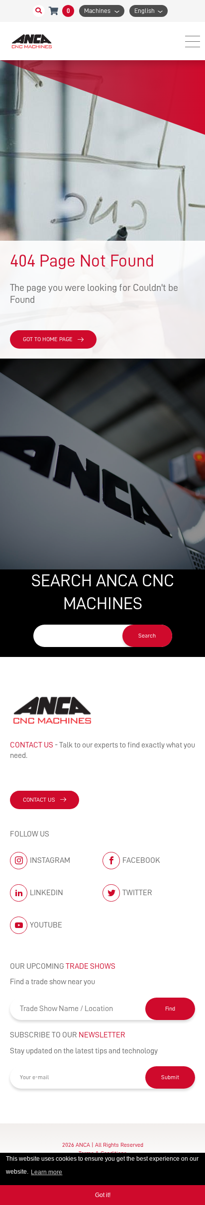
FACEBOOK (141, 860)
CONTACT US (39, 800)
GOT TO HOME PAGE (48, 339)
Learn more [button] (46, 1172)
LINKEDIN (46, 893)
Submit (170, 1077)
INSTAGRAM (50, 860)
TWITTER (137, 893)
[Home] (32, 41)
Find (170, 1009)
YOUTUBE (46, 925)
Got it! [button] (102, 1195)
